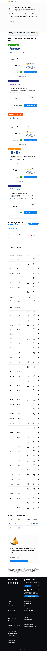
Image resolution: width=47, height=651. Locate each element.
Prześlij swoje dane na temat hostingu (13, 613)
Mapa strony (10, 608)
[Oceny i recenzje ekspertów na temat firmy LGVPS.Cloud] (10, 24)
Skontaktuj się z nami (12, 605)
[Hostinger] (15, 84)
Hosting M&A (31, 596)
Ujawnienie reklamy (35, 3)
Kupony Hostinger (11, 640)
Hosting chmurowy (28, 619)
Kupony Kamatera (11, 635)
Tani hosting (26, 612)
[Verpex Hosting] (15, 189)
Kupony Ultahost (11, 642)
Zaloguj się (35, 586)
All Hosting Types (27, 603)
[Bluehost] (15, 117)
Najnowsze (23, 236)
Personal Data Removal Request (14, 620)
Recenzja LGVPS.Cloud (23, 8)
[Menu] (38, 1)
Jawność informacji (12, 618)
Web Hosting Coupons (12, 633)
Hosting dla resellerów (28, 624)
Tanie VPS (26, 617)
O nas (9, 603)
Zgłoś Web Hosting (12, 616)
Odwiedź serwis (29, 72)
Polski (34, 235)
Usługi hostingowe (28, 605)
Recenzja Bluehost (30, 134)
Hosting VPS (26, 614)
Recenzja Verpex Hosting (31, 206)
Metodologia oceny (27, 3)
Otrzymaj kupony (16, 72)
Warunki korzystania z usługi (14, 625)
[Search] (36, 1)
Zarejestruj (28, 586)
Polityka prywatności (12, 623)
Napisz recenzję (34, 223)
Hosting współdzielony (29, 610)
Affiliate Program (11, 610)
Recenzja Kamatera (31, 66)
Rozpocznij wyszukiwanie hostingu (19, 561)
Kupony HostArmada (12, 637)
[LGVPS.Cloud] (11, 9)
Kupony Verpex (11, 644)
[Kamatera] (15, 48)
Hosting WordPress (28, 608)
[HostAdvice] (13, 1)
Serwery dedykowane (28, 621)
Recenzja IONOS (30, 171)
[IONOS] (15, 152)
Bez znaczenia (12, 236)
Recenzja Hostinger (31, 99)
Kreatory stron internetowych (30, 626)
